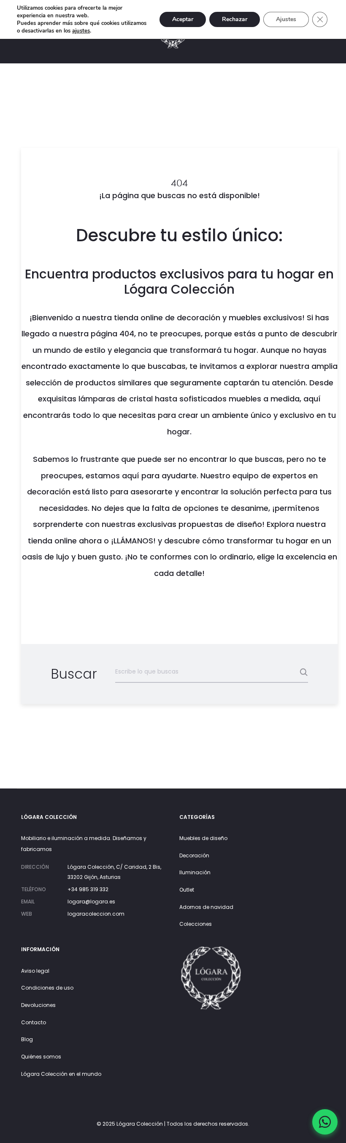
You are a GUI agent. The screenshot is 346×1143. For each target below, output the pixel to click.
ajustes (81, 31)
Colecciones (195, 923)
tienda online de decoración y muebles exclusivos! (209, 317)
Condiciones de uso (47, 987)
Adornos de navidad (206, 907)
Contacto (33, 1022)
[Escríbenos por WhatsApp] (325, 1122)
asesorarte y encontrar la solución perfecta (213, 491)
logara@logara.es (91, 901)
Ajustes (286, 19)
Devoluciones (38, 1005)
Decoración (194, 855)
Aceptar (182, 19)
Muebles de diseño (203, 838)
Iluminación (195, 872)
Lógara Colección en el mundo (61, 1074)
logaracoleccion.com (96, 913)
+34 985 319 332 (88, 889)
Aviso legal (35, 970)
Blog (27, 1039)
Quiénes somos (41, 1056)
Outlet (186, 889)
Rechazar (234, 19)
